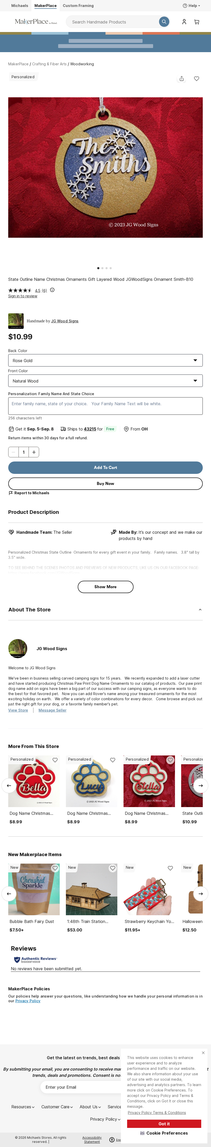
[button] (164, 1133)
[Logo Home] (36, 21)
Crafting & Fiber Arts (49, 64)
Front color (18, 371)
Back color (17, 350)
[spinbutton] (24, 452)
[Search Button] (164, 22)
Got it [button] (164, 1123)
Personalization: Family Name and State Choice (51, 394)
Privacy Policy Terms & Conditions (157, 1112)
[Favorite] (196, 78)
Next (203, 168)
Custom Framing (78, 5)
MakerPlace (18, 64)
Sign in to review (22, 295)
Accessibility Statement (92, 1140)
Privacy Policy (28, 1001)
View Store (18, 710)
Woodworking (82, 64)
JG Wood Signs (65, 321)
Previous (8, 168)
